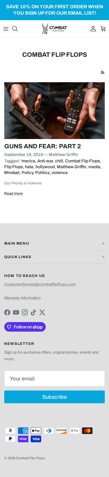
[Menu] (6, 28)
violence (60, 172)
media (94, 166)
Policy (27, 172)
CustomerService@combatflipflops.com (40, 284)
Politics (42, 172)
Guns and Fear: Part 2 (42, 146)
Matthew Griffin (71, 166)
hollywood (45, 166)
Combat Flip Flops (82, 161)
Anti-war (45, 161)
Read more (13, 194)
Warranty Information (22, 298)
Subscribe (54, 397)
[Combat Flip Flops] (54, 29)
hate (29, 166)
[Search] (17, 28)
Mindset (12, 172)
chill (59, 161)
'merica (28, 161)
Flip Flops (13, 166)
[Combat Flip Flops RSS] (103, 72)
